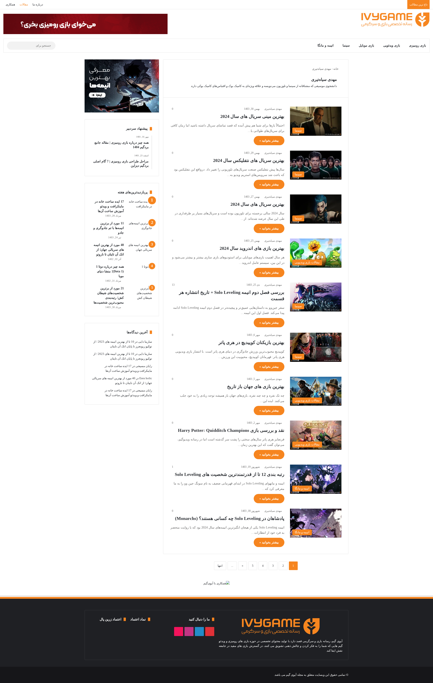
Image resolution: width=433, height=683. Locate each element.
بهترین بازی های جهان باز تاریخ (255, 386)
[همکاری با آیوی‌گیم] (216, 583)
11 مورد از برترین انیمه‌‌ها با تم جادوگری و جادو (108, 228)
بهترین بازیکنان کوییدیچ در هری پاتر (251, 342)
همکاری (10, 4)
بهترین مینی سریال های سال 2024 (252, 116)
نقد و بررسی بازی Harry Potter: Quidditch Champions (231, 430)
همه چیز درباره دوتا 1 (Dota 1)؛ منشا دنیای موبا (110, 271)
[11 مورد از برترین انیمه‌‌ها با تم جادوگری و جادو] (139, 229)
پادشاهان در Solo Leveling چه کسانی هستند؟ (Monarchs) (229, 518)
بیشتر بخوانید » (269, 140)
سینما (346, 45)
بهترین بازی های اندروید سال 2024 (252, 248)
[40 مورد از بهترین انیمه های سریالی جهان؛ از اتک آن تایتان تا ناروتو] (139, 251)
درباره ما (37, 4)
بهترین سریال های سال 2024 (257, 204)
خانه (336, 68)
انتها (220, 565)
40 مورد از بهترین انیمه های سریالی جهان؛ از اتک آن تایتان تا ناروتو (109, 249)
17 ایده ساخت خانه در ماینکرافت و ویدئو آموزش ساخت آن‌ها (109, 206)
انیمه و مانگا (326, 45)
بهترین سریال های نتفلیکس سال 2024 (248, 160)
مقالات (24, 4)
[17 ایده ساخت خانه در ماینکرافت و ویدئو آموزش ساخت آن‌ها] (139, 207)
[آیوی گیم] (395, 19)
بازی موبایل (366, 45)
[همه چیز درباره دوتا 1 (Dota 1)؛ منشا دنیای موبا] (139, 272)
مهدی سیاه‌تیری (324, 79)
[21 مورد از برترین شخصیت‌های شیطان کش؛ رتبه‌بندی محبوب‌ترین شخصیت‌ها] (139, 294)
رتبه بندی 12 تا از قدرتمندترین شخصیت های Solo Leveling (229, 474)
